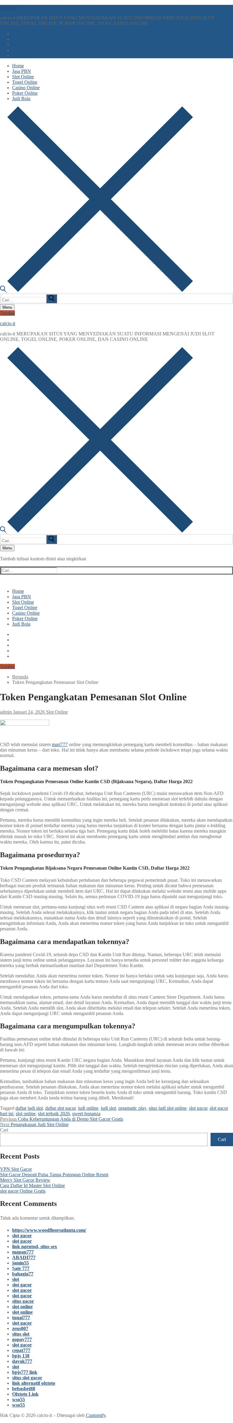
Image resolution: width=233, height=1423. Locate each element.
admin (6, 712)
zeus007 (20, 1328)
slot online (25, 1113)
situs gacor (23, 1301)
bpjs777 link (24, 1372)
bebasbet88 (23, 1388)
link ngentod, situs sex (34, 1246)
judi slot (108, 1108)
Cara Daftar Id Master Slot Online (32, 1185)
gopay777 (22, 1339)
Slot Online (56, 712)
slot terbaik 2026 (54, 1113)
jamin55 (20, 1262)
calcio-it (7, 7)
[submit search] (51, 298)
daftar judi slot (29, 1108)
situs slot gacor (27, 1377)
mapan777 (23, 1252)
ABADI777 (23, 1257)
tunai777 (21, 1317)
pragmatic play (132, 1108)
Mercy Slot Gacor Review (25, 1180)
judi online (88, 1108)
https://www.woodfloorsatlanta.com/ (49, 1230)
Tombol (7, 313)
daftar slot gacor (60, 1108)
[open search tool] (96, 290)
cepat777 (21, 1350)
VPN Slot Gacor (16, 1169)
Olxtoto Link (25, 1394)
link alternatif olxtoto (33, 1383)
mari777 (60, 744)
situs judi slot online (168, 1108)
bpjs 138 (20, 1355)
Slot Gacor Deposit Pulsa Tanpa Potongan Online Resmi (54, 1174)
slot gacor (198, 1108)
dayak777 (22, 1361)
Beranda (20, 676)
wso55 (18, 1399)
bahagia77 (22, 1273)
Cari (4, 1130)
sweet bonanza (86, 1113)
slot (15, 1279)
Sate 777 (20, 1268)
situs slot (20, 1333)
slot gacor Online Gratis (23, 1191)
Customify (96, 1415)
